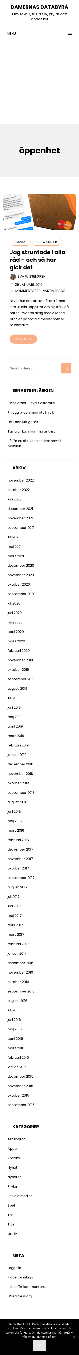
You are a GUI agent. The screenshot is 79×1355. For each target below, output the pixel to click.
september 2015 (21, 1104)
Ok (39, 1345)
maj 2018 (15, 821)
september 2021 (21, 527)
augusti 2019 (17, 688)
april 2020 (16, 631)
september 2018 (21, 792)
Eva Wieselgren (32, 276)
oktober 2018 (18, 783)
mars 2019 (16, 735)
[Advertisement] (39, 82)
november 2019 (20, 660)
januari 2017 (17, 953)
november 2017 (20, 858)
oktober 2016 (18, 981)
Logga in (14, 1267)
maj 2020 (15, 622)
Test (11, 1214)
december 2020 (21, 565)
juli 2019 (13, 698)
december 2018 (20, 764)
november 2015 (20, 1086)
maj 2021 (14, 546)
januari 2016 (17, 1067)
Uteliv (12, 1233)
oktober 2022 (19, 489)
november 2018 (20, 773)
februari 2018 (18, 840)
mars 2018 (16, 830)
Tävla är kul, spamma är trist (31, 431)
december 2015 (20, 1076)
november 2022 (21, 480)
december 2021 (20, 508)
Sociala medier (47, 242)
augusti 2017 (17, 887)
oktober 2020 (19, 584)
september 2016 (21, 991)
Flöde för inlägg (20, 1277)
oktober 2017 (18, 868)
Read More (23, 339)
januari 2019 (17, 754)
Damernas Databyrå (39, 7)
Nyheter (14, 1177)
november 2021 (20, 518)
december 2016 (20, 963)
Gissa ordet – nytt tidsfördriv (31, 403)
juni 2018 (14, 811)
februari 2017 (18, 944)
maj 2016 (15, 1029)
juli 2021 (13, 537)
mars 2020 (16, 641)
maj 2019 (14, 717)
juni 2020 (15, 612)
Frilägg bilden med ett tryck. (31, 412)
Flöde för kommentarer (27, 1286)
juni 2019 (14, 707)
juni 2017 (14, 906)
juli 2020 (14, 603)
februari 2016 (18, 1057)
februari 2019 (18, 745)
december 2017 (20, 849)
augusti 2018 (17, 802)
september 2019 (21, 679)
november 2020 (21, 575)
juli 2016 (14, 1010)
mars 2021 (16, 556)
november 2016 (20, 972)
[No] (74, 1337)
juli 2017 (14, 896)
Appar (13, 1148)
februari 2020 (19, 650)
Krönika (20, 242)
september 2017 (21, 877)
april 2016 (15, 1038)
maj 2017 (15, 915)
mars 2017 (16, 934)
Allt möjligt (16, 1139)
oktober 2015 (18, 1095)
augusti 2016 (17, 1000)
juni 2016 (14, 1019)
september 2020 (21, 593)
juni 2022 (14, 499)
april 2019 (15, 726)
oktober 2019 (18, 669)
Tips (11, 1224)
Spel (11, 1205)
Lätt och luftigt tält (23, 421)
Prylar (12, 1186)
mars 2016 (16, 1048)
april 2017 (15, 925)
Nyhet (12, 1167)
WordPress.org (20, 1296)
